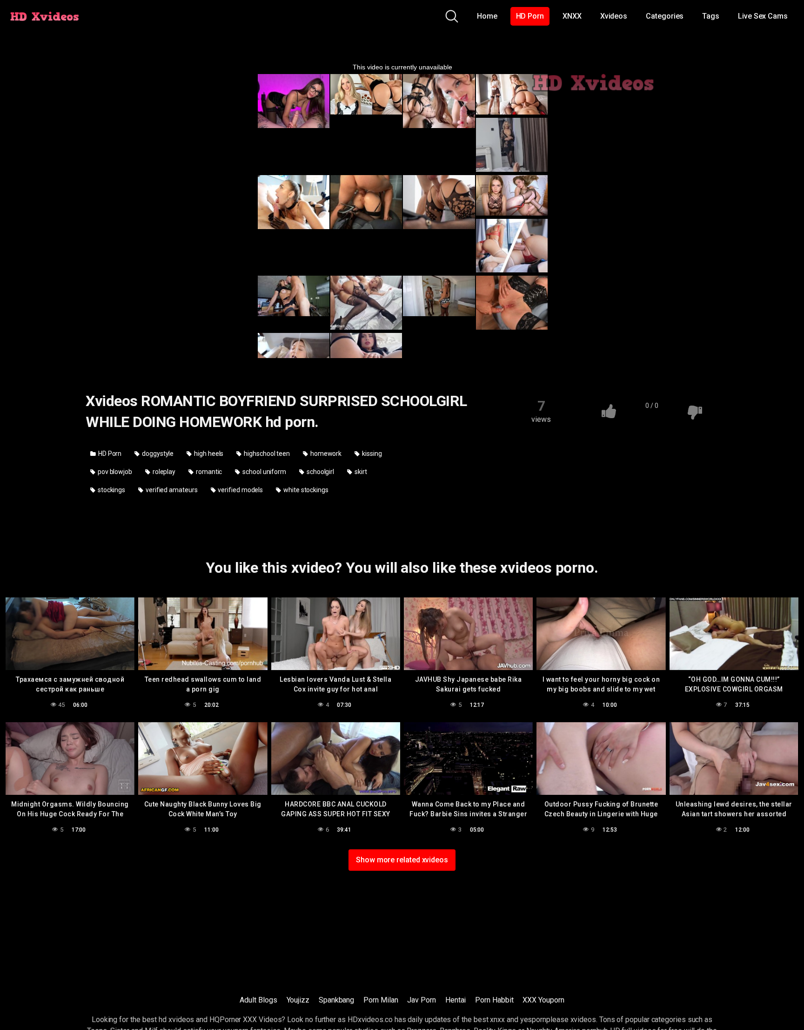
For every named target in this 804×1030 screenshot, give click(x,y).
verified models (240, 490)
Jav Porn (421, 1000)
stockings (110, 490)
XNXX (572, 16)
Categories (664, 16)
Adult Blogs (258, 1000)
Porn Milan (380, 1000)
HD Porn (530, 16)
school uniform (263, 471)
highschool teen (266, 453)
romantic (208, 471)
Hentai (455, 1000)
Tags (710, 16)
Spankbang (336, 1000)
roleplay (163, 471)
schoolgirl (319, 471)
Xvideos (613, 16)
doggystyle (157, 453)
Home (487, 16)
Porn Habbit (494, 1000)
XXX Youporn (543, 1000)
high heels (208, 453)
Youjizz (298, 1000)
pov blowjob (114, 471)
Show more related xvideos (402, 859)
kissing (371, 453)
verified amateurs (171, 490)
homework (325, 453)
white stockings (305, 490)
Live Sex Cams (763, 16)
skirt (360, 471)
